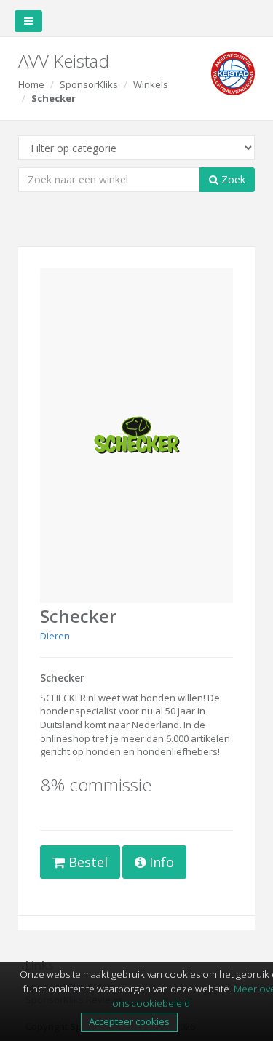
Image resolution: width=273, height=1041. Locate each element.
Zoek (231, 179)
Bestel (86, 862)
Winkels (150, 84)
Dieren (55, 635)
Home (31, 84)
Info (160, 862)
